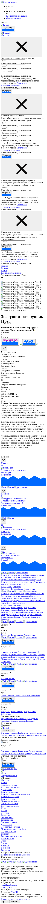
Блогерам (5, 619)
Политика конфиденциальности (15, 855)
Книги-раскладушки (31, 580)
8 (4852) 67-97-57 (8, 887)
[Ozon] (10, 487)
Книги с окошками (21, 577)
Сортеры (17, 587)
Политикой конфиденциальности (14, 84)
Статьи (10, 617)
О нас (3, 617)
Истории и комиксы (16, 584)
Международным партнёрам (13, 614)
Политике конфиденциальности (15, 899)
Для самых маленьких (11, 273)
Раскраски (5, 589)
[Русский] (6, 33)
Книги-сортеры (8, 582)
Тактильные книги (28, 659)
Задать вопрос (8, 27)
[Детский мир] (21, 487)
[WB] (4, 487)
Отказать (14, 902)
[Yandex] (18, 591)
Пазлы (9, 587)
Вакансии (35, 617)
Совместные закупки (10, 735)
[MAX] (3, 773)
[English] (5, 35)
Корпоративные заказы (32, 612)
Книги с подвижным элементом (19, 578)
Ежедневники (30, 589)
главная (4, 266)
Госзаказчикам (15, 612)
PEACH (14, 892)
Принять (5, 902)
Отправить (6, 90)
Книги (4, 270)
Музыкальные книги (24, 582)
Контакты (26, 617)
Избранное (6, 714)
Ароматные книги (15, 575)
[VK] (3, 771)
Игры (3, 587)
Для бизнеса (22, 610)
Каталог (4, 268)
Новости (17, 617)
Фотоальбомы (17, 589)
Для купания (6, 577)
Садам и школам (34, 614)
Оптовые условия (9, 610)
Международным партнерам (33, 735)
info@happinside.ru (9, 776)
